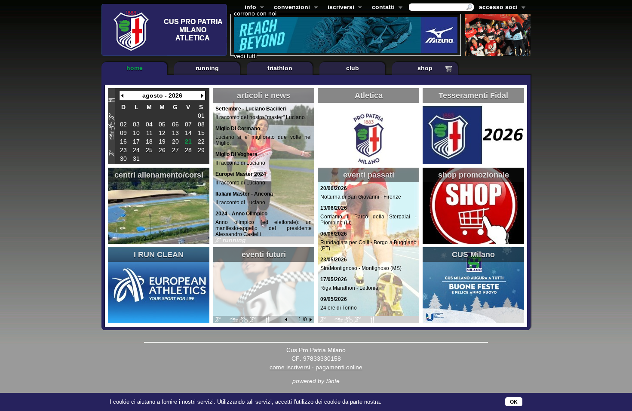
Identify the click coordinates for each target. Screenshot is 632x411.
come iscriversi (290, 367)
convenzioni (290, 7)
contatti (381, 7)
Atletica (369, 95)
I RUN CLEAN (159, 254)
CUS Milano (473, 254)
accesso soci (497, 7)
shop (425, 67)
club (352, 67)
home (134, 67)
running (207, 67)
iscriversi (339, 7)
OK (514, 402)
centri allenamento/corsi (158, 175)
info (248, 7)
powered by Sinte (316, 380)
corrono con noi (255, 13)
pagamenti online (339, 367)
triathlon (279, 67)
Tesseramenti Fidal (473, 95)
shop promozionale (473, 175)
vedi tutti (245, 55)
